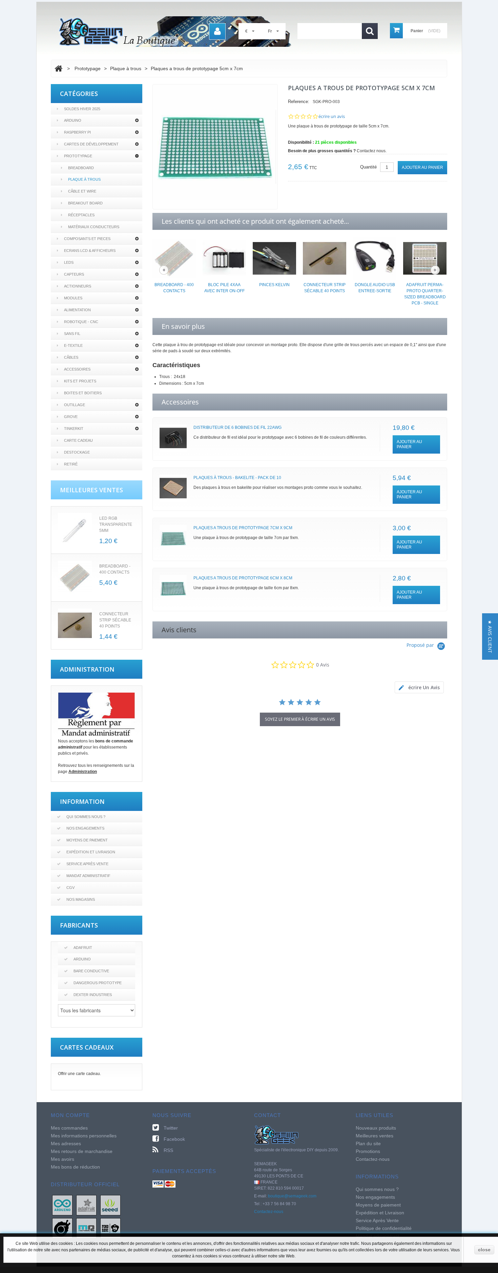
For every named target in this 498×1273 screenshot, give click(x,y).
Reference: (298, 101)
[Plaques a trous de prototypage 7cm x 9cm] (173, 538)
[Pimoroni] (110, 1228)
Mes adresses (66, 1143)
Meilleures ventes (374, 1135)
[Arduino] (62, 1204)
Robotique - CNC (81, 322)
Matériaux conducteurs (93, 227)
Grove (71, 417)
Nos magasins (80, 899)
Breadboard (81, 168)
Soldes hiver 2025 (82, 109)
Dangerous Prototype (98, 983)
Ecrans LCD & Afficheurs (90, 250)
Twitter (171, 1128)
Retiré (71, 464)
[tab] (419, 687)
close (484, 1249)
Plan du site (368, 1143)
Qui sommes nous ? (85, 817)
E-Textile (73, 345)
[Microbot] (86, 1228)
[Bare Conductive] (62, 1228)
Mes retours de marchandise (81, 1151)
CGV (70, 888)
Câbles (71, 357)
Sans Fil (72, 334)
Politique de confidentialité (384, 1228)
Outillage (74, 405)
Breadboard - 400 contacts (174, 287)
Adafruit (83, 948)
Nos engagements (85, 828)
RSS (168, 1150)
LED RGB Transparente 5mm (115, 524)
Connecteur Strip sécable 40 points (115, 620)
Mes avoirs (62, 1159)
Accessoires (77, 369)
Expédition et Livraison (90, 852)
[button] (490, 636)
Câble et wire (82, 191)
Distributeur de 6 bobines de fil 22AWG (237, 427)
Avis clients (179, 629)
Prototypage (78, 156)
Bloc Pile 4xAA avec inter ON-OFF (224, 287)
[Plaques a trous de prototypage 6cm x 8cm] (173, 588)
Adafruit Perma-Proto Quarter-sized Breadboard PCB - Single (425, 293)
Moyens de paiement (87, 840)
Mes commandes (69, 1128)
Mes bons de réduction (75, 1167)
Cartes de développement (91, 144)
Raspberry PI (77, 132)
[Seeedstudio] (110, 1204)
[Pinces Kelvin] (274, 258)
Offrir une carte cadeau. (79, 1073)
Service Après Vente (87, 864)
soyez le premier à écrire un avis (300, 719)
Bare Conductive (91, 971)
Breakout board (85, 203)
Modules (73, 298)
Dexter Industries (93, 995)
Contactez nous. (372, 150)
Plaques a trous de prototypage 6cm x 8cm (242, 578)
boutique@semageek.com (292, 1196)
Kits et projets (80, 381)
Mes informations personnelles (84, 1135)
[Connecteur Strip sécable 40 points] (75, 625)
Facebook (174, 1139)
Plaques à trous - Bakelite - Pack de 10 (237, 477)
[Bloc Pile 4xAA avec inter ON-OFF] (224, 258)
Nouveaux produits (376, 1128)
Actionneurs (77, 286)
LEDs (69, 262)
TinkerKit (73, 428)
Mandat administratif (88, 876)
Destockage (77, 452)
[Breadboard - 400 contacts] (174, 258)
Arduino (72, 120)
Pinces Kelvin (274, 284)
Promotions (368, 1151)
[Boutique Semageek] (178, 31)
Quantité (368, 167)
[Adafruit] (86, 1204)
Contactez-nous (268, 1211)
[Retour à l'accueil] (58, 68)
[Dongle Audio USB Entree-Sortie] (374, 258)
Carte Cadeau (78, 440)
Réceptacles (81, 215)
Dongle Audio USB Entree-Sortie (375, 287)
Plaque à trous (84, 179)
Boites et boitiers (83, 393)
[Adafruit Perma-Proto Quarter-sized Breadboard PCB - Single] (425, 258)
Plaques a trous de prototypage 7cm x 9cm (242, 527)
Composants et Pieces (87, 239)
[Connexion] (217, 31)
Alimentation (77, 310)
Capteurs (74, 274)
